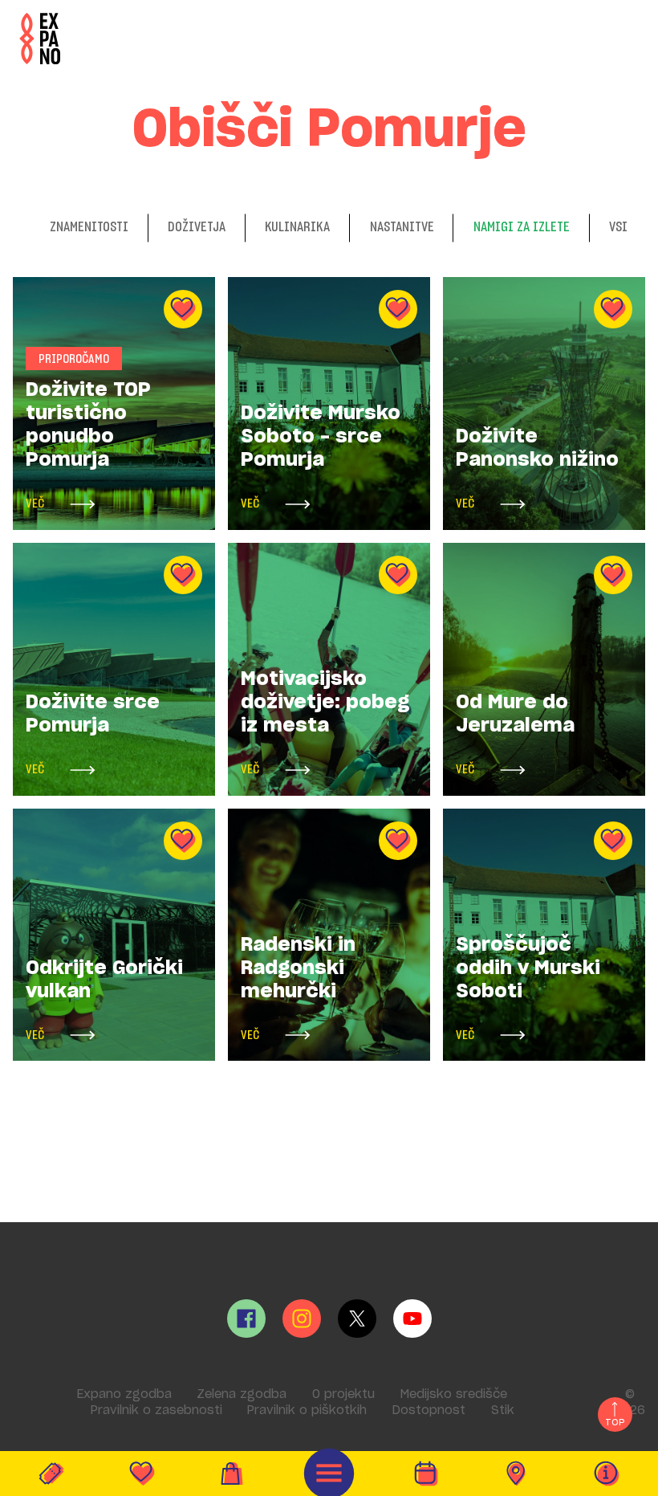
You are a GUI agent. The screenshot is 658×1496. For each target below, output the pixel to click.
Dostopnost (428, 1410)
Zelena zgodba (241, 1394)
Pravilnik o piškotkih (307, 1410)
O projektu (343, 1394)
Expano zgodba (124, 1394)
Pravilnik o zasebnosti (156, 1410)
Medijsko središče (453, 1394)
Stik (502, 1410)
